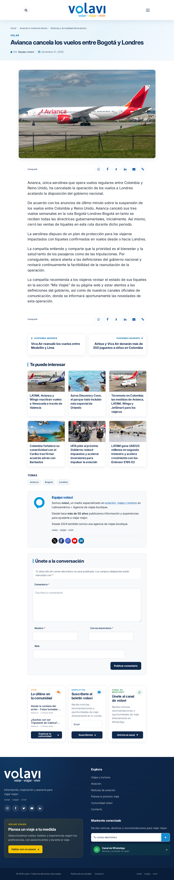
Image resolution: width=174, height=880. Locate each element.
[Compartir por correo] (134, 169)
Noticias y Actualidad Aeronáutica (68, 28)
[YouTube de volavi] (32, 808)
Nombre (39, 628)
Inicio (13, 28)
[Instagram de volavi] (7, 808)
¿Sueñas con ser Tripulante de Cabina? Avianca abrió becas (44, 721)
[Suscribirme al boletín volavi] (165, 837)
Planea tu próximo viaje (105, 796)
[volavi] (87, 10)
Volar (15, 35)
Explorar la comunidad (44, 735)
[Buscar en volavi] (26, 10)
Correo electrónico (101, 628)
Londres (63, 482)
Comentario (41, 584)
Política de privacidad (81, 873)
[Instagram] (68, 541)
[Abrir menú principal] (148, 10)
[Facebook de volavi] (15, 808)
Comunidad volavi (101, 803)
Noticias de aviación (103, 790)
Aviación (96, 783)
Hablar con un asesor (24, 849)
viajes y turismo (127, 503)
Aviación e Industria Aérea (33, 28)
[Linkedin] (81, 541)
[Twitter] (55, 541)
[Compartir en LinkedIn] (125, 169)
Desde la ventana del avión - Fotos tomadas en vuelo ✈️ (46, 708)
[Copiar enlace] (142, 169)
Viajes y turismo (100, 777)
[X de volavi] (23, 808)
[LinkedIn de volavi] (40, 808)
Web (37, 646)
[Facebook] (61, 541)
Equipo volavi (26, 51)
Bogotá (49, 482)
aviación (110, 503)
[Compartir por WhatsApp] (98, 169)
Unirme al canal (126, 734)
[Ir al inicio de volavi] (22, 775)
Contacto (96, 809)
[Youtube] (74, 541)
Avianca (34, 482)
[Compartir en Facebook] (107, 169)
